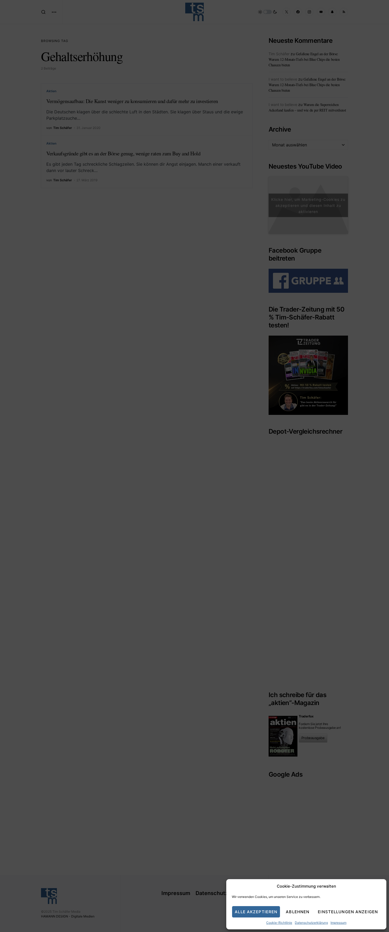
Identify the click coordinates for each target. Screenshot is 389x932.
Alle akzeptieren (256, 911)
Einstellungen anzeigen (348, 911)
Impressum (338, 923)
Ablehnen (297, 911)
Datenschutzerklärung (311, 923)
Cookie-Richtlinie (279, 923)
